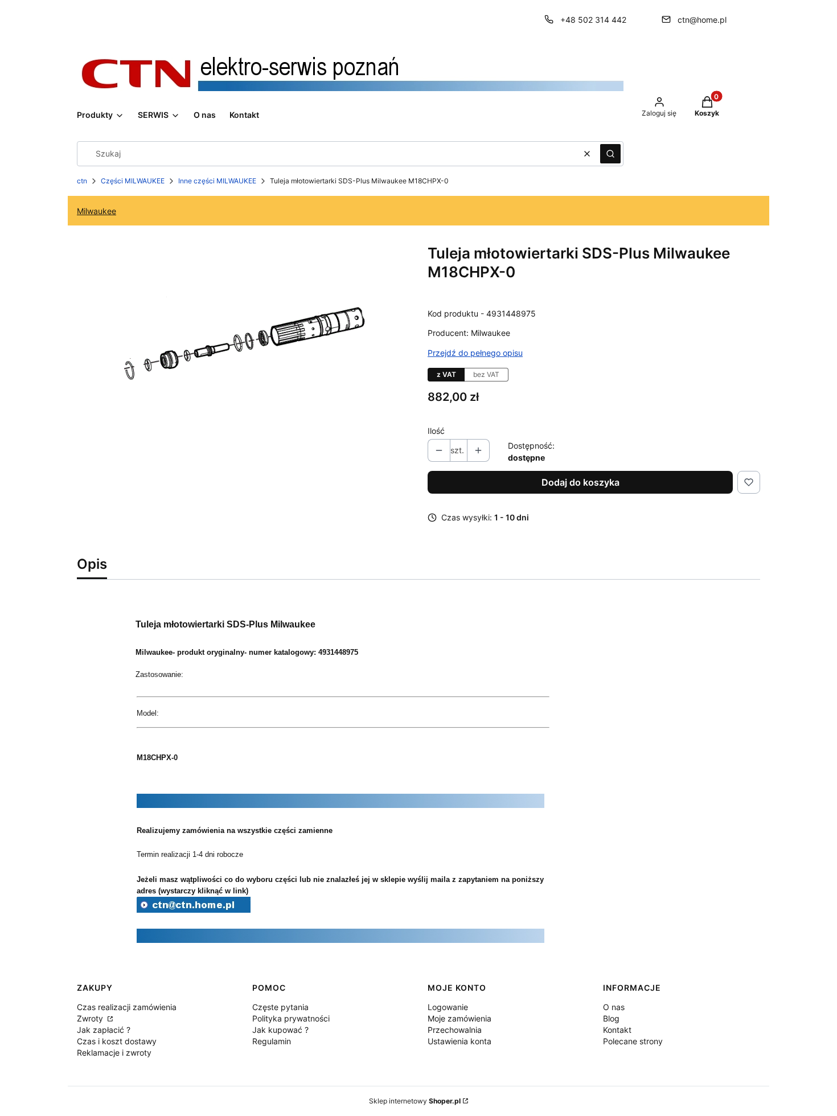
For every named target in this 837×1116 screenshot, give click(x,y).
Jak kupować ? (280, 1030)
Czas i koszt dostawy (117, 1041)
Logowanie (448, 1007)
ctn (82, 181)
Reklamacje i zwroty (114, 1052)
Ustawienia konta (459, 1041)
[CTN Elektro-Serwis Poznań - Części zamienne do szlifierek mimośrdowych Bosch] (194, 909)
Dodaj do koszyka (580, 482)
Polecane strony (633, 1041)
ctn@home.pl (702, 19)
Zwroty (91, 1018)
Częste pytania (280, 1007)
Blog (611, 1018)
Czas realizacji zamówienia (127, 1007)
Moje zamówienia (459, 1018)
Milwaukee (96, 211)
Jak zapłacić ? (103, 1030)
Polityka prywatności (291, 1018)
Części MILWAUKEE (133, 181)
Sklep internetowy (415, 1101)
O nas (614, 1007)
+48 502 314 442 (593, 19)
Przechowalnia (455, 1030)
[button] (610, 153)
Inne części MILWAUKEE (217, 181)
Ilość (436, 431)
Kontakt (617, 1030)
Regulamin (271, 1041)
